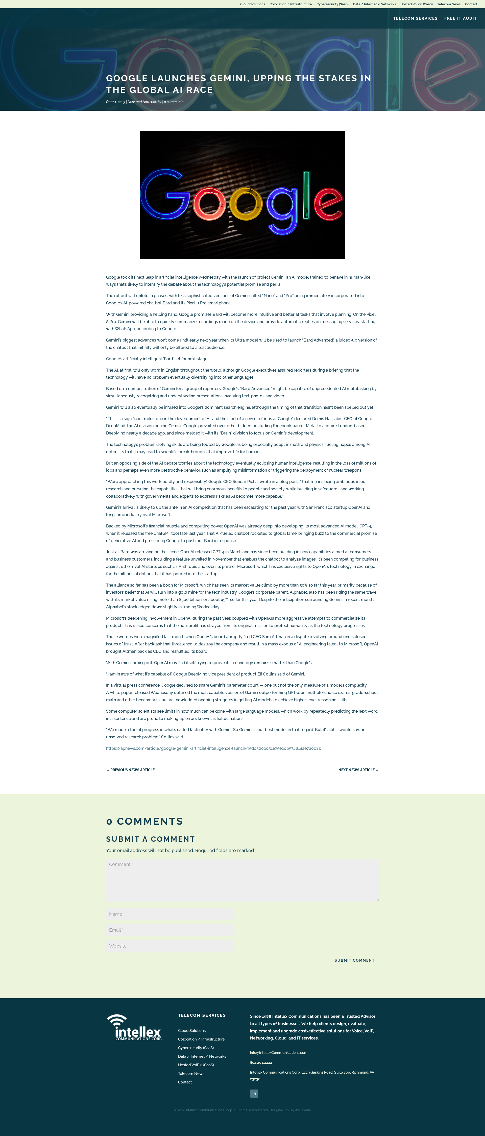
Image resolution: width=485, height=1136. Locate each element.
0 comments (174, 102)
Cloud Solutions (252, 4)
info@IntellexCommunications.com (278, 1053)
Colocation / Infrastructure (291, 4)
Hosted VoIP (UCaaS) (416, 4)
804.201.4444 (261, 1062)
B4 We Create (300, 1110)
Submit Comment (355, 960)
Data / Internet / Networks (374, 4)
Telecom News (448, 4)
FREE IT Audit (460, 19)
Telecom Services (415, 19)
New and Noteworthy (144, 102)
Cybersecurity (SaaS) (333, 4)
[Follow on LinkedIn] (254, 1094)
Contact (471, 4)
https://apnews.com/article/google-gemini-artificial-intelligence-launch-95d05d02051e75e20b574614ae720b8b (213, 748)
